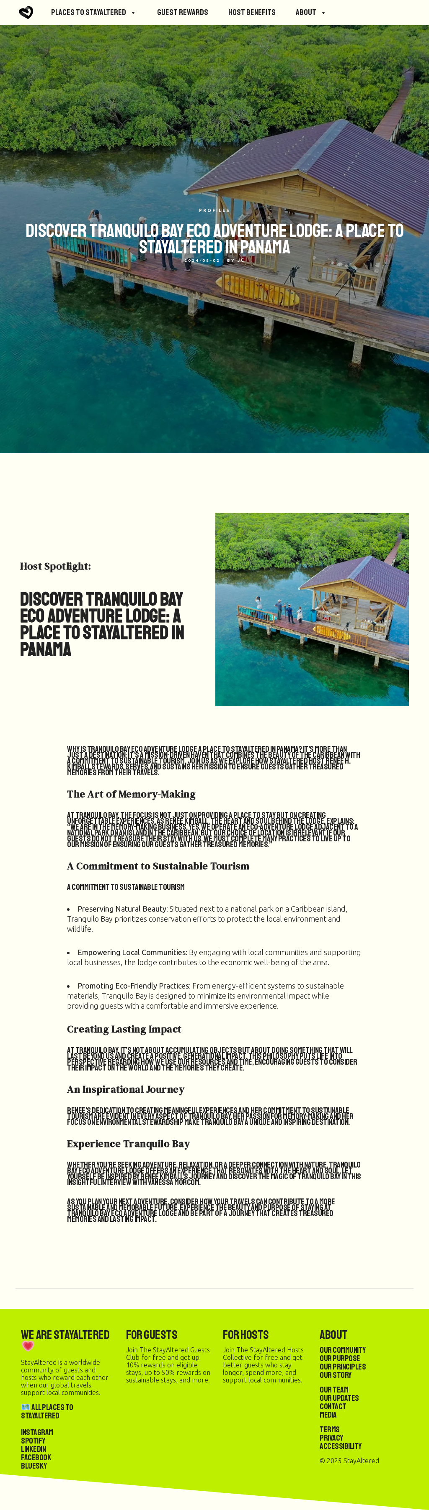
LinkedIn (33, 1449)
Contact (333, 1406)
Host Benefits (252, 12)
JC (241, 260)
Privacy (331, 1438)
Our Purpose (340, 1358)
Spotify (33, 1441)
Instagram (37, 1432)
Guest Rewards (182, 12)
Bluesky (34, 1466)
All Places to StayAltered (47, 1411)
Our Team (334, 1390)
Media (328, 1415)
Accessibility (341, 1446)
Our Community (343, 1350)
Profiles (214, 210)
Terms (330, 1429)
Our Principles (343, 1367)
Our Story (335, 1375)
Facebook (36, 1457)
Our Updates (339, 1398)
